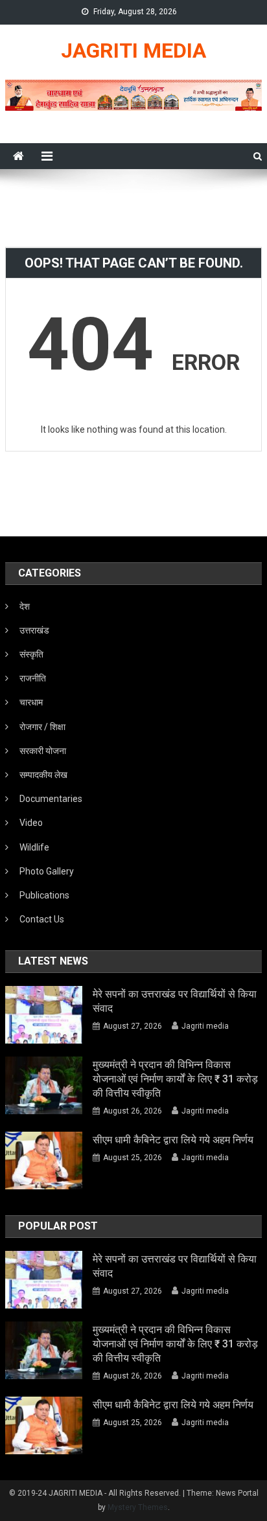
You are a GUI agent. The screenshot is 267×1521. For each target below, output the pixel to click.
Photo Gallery (46, 871)
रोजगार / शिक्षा (42, 727)
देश (24, 606)
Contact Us (41, 919)
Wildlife (34, 847)
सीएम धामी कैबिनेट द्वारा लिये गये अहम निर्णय (173, 1140)
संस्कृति (31, 654)
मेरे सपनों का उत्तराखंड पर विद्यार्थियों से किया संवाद (175, 1001)
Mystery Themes (138, 1507)
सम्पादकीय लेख (43, 775)
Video (31, 823)
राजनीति (32, 678)
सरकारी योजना (42, 751)
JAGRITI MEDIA (133, 50)
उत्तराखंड (34, 630)
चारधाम (31, 702)
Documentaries (50, 799)
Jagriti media (205, 1026)
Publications (44, 895)
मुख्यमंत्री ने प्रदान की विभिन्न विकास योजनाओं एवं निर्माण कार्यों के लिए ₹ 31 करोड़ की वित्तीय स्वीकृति (175, 1078)
